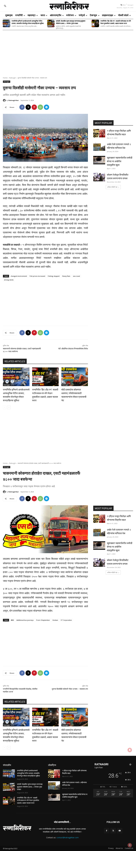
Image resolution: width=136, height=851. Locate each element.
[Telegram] (46, 107)
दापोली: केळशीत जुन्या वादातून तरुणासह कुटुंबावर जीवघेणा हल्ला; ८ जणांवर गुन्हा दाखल (70, 22)
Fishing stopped (54, 276)
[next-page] (8, 407)
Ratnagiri (12, 78)
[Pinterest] (34, 107)
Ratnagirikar (13, 100)
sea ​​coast (76, 276)
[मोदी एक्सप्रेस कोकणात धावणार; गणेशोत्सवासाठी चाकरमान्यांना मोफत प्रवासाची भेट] (74, 376)
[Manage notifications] (130, 845)
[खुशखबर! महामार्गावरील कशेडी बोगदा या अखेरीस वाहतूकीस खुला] (99, 160)
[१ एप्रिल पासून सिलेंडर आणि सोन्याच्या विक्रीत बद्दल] (99, 133)
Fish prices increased (37, 276)
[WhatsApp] (40, 107)
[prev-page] (4, 407)
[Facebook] (22, 107)
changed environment (19, 276)
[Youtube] (119, 830)
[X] (28, 107)
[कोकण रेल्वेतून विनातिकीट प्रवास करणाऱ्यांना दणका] (99, 177)
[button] (5, 5)
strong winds (9, 280)
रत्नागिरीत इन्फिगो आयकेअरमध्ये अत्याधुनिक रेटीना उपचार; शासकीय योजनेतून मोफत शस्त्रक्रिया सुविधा (28, 22)
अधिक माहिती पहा (112, 187)
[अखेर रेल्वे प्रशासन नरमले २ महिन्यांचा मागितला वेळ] (99, 146)
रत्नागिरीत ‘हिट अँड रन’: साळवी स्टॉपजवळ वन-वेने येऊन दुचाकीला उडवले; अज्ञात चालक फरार (115, 22)
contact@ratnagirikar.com (67, 837)
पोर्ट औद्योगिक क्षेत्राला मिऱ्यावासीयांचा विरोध (73, 348)
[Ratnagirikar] (4, 100)
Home (5, 78)
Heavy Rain (66, 276)
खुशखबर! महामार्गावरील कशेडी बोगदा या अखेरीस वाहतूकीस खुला (119, 161)
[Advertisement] (68, 51)
